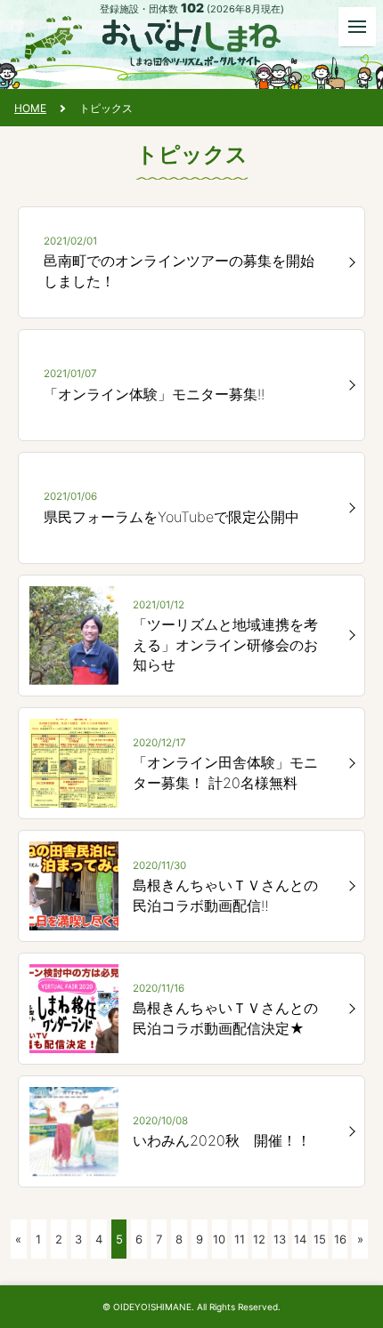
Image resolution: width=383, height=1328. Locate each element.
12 (259, 1239)
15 (320, 1239)
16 (340, 1239)
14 (300, 1239)
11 (239, 1239)
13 (279, 1239)
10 (219, 1239)
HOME (30, 108)
